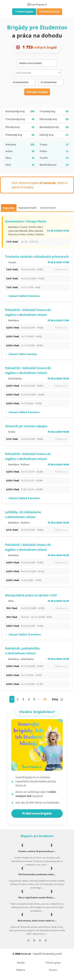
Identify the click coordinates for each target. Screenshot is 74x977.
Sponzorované (48, 207)
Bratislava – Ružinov (19, 464)
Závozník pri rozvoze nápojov (26, 426)
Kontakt (21, 962)
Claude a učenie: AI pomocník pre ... (37, 851)
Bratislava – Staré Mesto (21, 659)
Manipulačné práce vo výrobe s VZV (31, 595)
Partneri (53, 969)
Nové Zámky (15, 378)
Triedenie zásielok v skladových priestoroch (37, 256)
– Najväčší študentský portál (41, 953)
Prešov (22, 234)
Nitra (40, 227)
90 (44, 699)
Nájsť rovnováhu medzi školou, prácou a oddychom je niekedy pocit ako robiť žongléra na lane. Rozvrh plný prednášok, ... (37, 907)
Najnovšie (9, 207)
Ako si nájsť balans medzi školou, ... (37, 897)
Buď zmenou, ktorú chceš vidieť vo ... (37, 920)
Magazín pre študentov (37, 836)
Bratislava (13, 227)
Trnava (23, 227)
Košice (30, 234)
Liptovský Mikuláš (17, 230)
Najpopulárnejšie (27, 207)
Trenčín (32, 227)
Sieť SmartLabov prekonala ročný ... (37, 874)
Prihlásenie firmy (49, 11)
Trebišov (39, 234)
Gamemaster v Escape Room (25, 221)
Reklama (21, 969)
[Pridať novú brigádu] (37, 746)
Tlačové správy (53, 962)
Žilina (31, 230)
